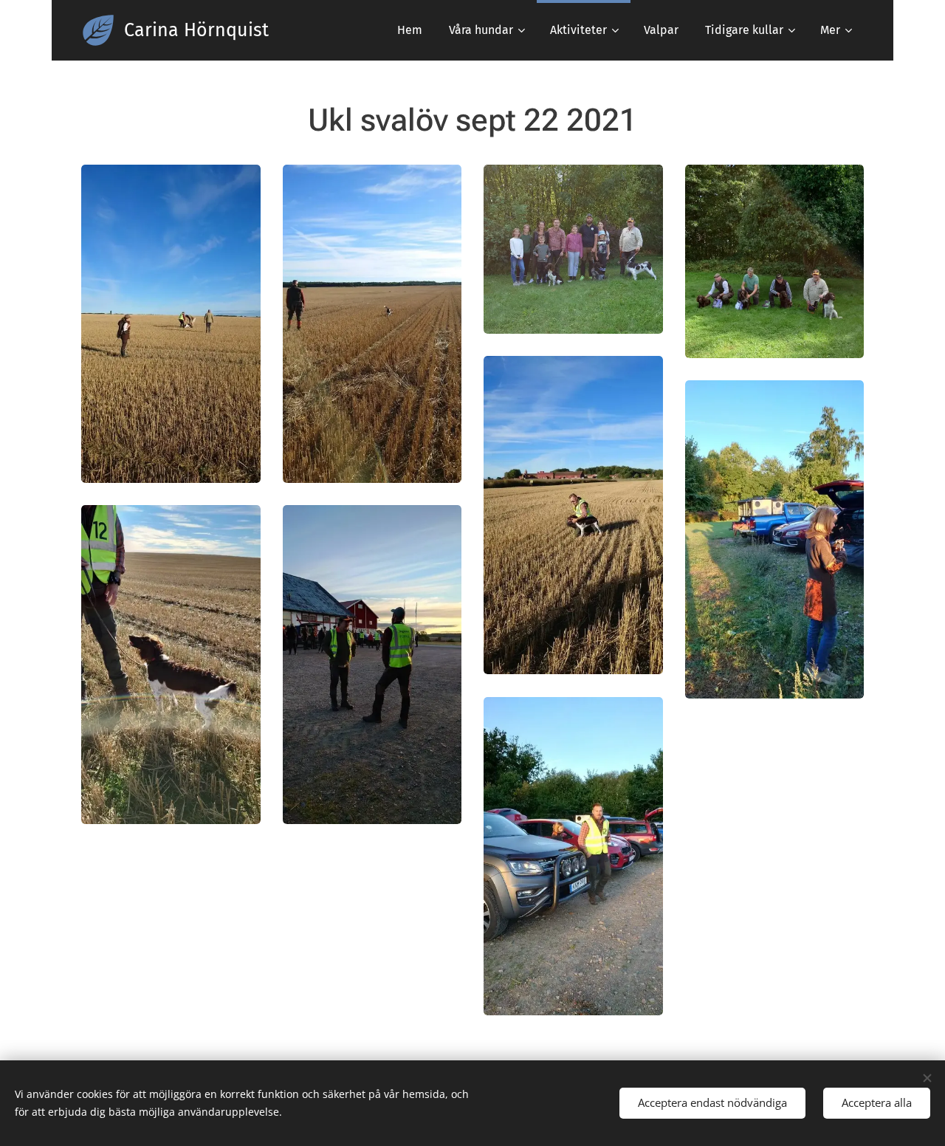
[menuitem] (410, 30)
